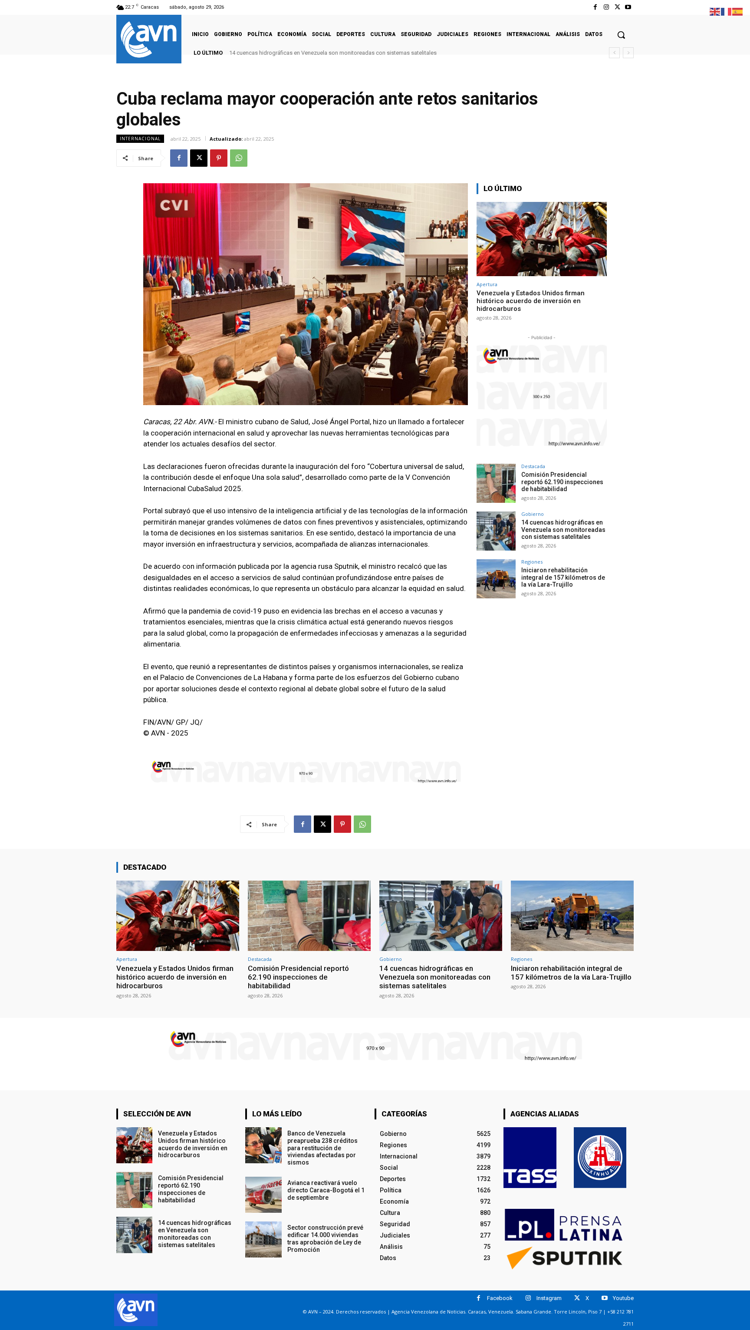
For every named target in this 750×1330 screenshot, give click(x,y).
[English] (715, 11)
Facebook (500, 1298)
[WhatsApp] (238, 158)
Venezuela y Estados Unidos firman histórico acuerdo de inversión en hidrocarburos (531, 301)
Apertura (487, 284)
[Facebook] (595, 7)
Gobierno (532, 514)
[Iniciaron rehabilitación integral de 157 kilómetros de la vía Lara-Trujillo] (496, 578)
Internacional (140, 138)
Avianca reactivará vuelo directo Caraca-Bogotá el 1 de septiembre (326, 1190)
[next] (628, 52)
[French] (726, 11)
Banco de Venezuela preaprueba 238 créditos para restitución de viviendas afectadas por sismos (322, 1148)
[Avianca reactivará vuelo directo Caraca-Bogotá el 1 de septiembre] (263, 1195)
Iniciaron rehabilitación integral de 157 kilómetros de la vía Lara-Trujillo (316, 53)
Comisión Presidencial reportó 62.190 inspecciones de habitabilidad (562, 482)
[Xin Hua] (600, 1157)
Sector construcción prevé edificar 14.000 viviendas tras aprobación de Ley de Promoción (325, 1238)
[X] (617, 7)
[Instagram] (606, 7)
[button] (621, 34)
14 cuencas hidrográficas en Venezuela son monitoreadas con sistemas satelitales (563, 530)
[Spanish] (737, 11)
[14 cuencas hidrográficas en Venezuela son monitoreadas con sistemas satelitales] (496, 531)
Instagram (549, 1298)
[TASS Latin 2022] (529, 1157)
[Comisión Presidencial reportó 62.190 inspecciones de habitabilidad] (496, 483)
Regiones (532, 561)
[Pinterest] (218, 158)
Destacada (533, 466)
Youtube (623, 1298)
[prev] (614, 52)
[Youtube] (628, 7)
